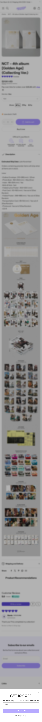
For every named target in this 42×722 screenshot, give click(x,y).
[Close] (38, 692)
